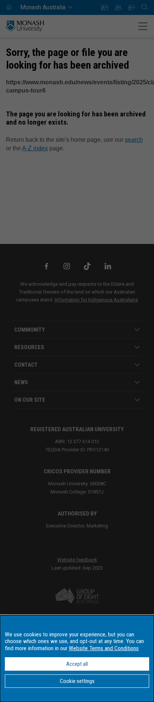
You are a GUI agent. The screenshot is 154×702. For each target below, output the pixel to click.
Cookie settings (77, 681)
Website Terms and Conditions (104, 648)
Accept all (77, 664)
